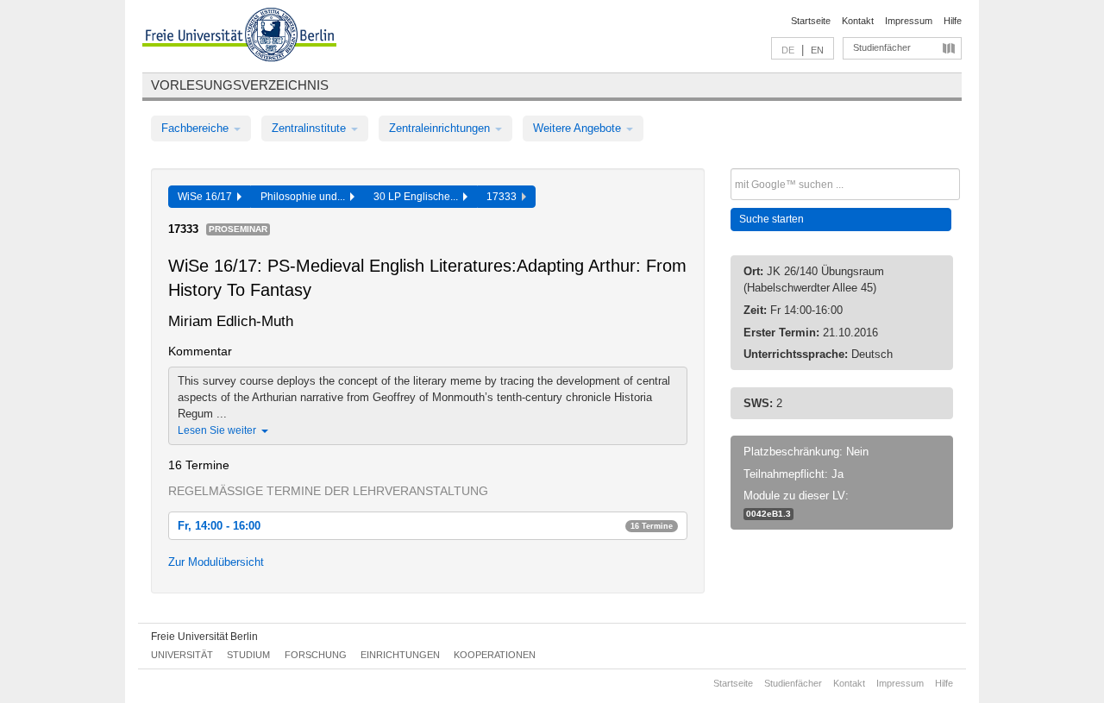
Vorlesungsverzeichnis (240, 85)
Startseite (811, 21)
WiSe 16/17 (207, 196)
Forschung (316, 655)
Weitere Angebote (578, 128)
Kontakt (858, 21)
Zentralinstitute (310, 128)
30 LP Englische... (418, 196)
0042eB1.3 (768, 513)
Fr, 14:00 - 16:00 (425, 525)
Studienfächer (882, 47)
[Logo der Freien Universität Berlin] (239, 37)
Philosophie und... (305, 196)
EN (817, 50)
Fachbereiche (196, 128)
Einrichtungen (400, 655)
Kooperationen (495, 655)
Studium (248, 655)
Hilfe (953, 21)
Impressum (908, 21)
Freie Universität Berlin (204, 637)
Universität (182, 655)
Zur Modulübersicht (216, 561)
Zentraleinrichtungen (441, 128)
